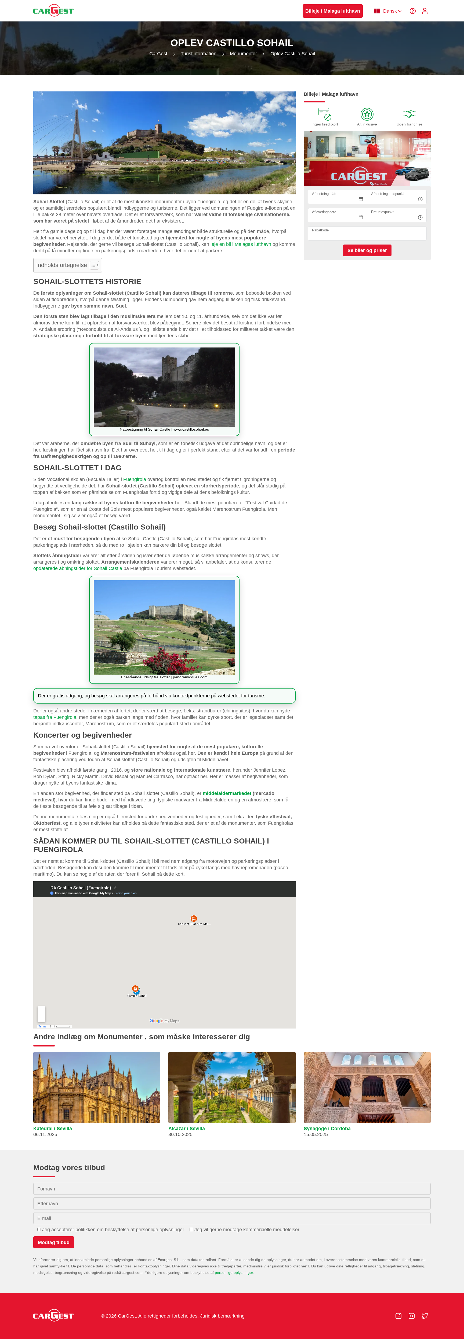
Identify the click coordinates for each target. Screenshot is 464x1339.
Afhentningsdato (324, 194)
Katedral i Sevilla (52, 1128)
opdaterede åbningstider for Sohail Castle (77, 568)
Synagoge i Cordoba (327, 1128)
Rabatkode (320, 230)
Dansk (390, 11)
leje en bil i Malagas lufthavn (241, 244)
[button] (96, 1097)
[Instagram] (412, 1316)
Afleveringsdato (324, 212)
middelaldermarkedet (227, 793)
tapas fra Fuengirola (54, 717)
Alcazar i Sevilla (186, 1128)
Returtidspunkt (382, 212)
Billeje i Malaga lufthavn (332, 11)
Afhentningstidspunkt (387, 194)
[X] (425, 1316)
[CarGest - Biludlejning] (53, 19)
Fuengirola (134, 479)
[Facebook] (399, 1316)
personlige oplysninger (234, 1272)
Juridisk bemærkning (222, 1316)
